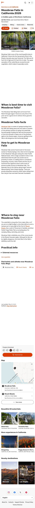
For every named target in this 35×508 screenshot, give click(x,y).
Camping (4, 24)
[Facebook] (15, 492)
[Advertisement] (17, 83)
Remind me (18, 354)
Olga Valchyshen (12, 306)
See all (7, 46)
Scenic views (20, 24)
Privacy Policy (29, 502)
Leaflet (17, 383)
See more (19, 402)
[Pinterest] (26, 492)
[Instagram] (9, 492)
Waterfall (30, 24)
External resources (10, 253)
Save (6, 28)
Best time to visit (9, 7)
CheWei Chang (19, 51)
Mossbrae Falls (5, 126)
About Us (4, 502)
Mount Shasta (22, 267)
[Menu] (31, 2)
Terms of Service (17, 504)
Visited (16, 28)
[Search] (25, 2)
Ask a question (5, 257)
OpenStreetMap (24, 383)
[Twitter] (20, 492)
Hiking (12, 24)
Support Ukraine (19, 502)
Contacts (11, 502)
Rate (25, 28)
